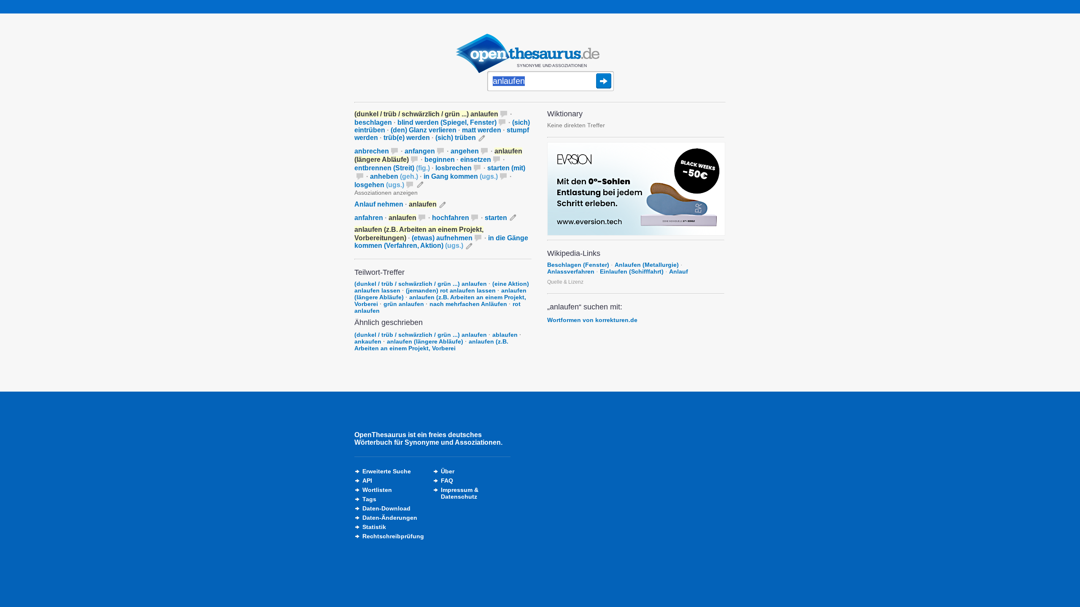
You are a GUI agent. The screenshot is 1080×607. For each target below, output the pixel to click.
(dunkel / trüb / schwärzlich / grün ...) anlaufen (420, 283)
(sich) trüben (455, 137)
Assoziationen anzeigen (386, 192)
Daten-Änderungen (389, 517)
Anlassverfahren (570, 271)
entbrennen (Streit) (392, 168)
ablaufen (505, 334)
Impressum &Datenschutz (459, 493)
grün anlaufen (403, 304)
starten (496, 217)
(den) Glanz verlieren (423, 130)
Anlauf (678, 271)
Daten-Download (386, 508)
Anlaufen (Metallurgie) (647, 264)
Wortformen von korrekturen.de (592, 320)
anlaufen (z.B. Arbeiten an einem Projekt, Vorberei (431, 345)
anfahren (368, 217)
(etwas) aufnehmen (442, 238)
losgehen (379, 184)
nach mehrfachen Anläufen (468, 304)
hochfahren (450, 217)
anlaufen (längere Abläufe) (425, 341)
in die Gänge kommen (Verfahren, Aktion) (441, 241)
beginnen (439, 159)
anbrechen (371, 151)
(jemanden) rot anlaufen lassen (451, 290)
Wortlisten (377, 489)
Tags (369, 499)
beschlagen (373, 122)
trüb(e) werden (406, 137)
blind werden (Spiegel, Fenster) (447, 122)
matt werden (481, 130)
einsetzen (475, 159)
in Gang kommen (461, 176)
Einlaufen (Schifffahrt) (632, 271)
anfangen (420, 151)
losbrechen (453, 168)
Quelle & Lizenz (565, 282)
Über (447, 471)
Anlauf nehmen (378, 204)
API (367, 480)
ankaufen (367, 341)
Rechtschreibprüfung (393, 536)
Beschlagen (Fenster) (578, 264)
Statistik (374, 527)
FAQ (447, 480)
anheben (394, 176)
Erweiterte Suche (386, 471)
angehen (465, 151)
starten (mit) (506, 168)
